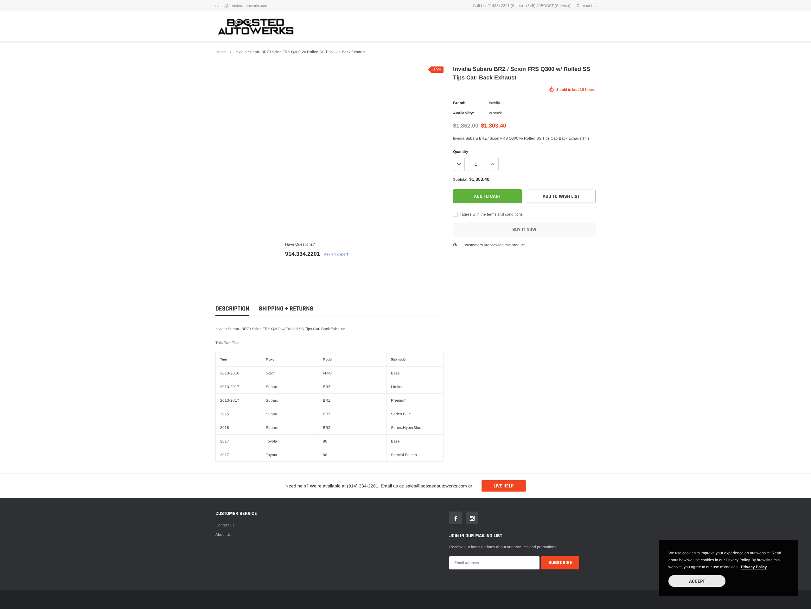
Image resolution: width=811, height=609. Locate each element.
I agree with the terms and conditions (491, 214)
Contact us (224, 525)
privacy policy (754, 567)
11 (462, 245)
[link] (455, 518)
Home (220, 52)
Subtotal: (460, 179)
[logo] (255, 26)
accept (697, 581)
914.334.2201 (302, 254)
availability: (463, 113)
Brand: (459, 103)
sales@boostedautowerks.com (241, 6)
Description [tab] (232, 309)
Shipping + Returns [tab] (286, 309)
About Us (223, 534)
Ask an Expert (336, 254)
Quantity (460, 151)
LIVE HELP (504, 486)
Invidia (494, 103)
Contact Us (586, 6)
